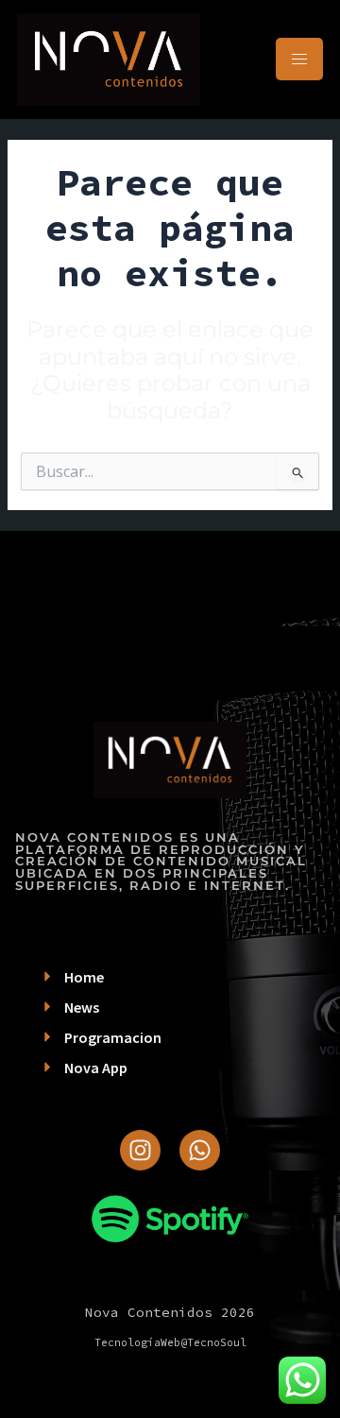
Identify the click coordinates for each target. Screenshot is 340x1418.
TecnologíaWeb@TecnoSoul (170, 1342)
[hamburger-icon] (299, 59)
